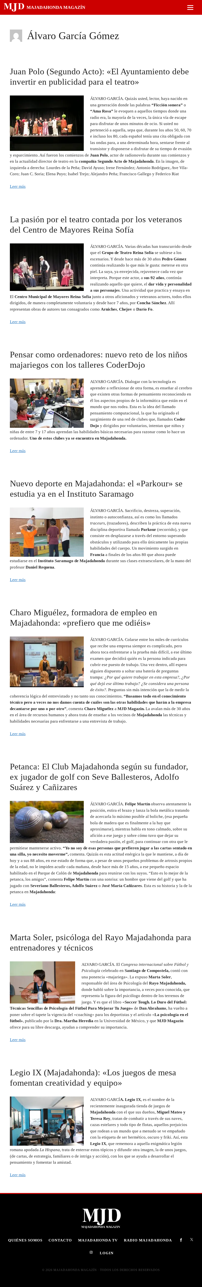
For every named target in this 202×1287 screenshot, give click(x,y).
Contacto (60, 1240)
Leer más (18, 186)
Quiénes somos (25, 1240)
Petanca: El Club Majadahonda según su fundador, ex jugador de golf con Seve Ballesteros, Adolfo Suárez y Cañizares (99, 777)
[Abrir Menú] (190, 7)
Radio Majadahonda (148, 1240)
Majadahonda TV (98, 1240)
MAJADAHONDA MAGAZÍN (56, 7)
